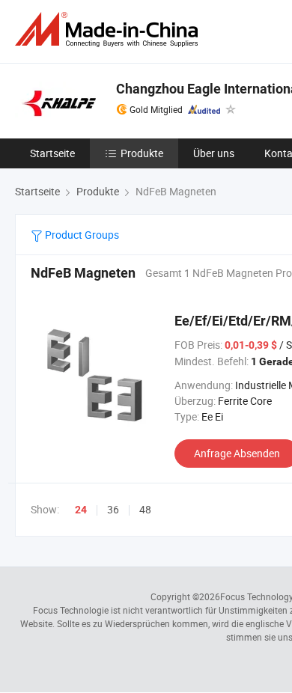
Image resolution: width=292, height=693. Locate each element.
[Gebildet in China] (109, 29)
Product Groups (81, 235)
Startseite (52, 153)
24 (81, 510)
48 (145, 509)
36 (113, 509)
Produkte (142, 153)
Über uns (213, 153)
